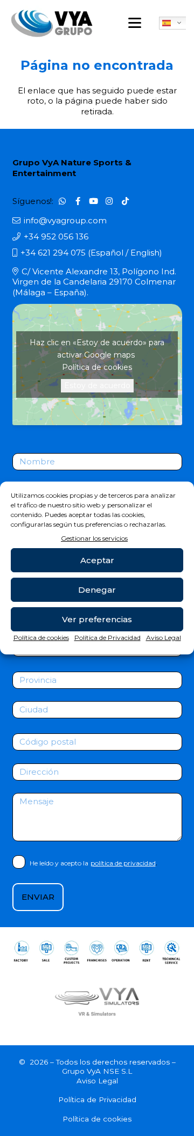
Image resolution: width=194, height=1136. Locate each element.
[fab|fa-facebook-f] (78, 200)
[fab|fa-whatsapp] (62, 200)
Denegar (97, 590)
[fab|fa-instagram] (109, 200)
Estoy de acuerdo (97, 385)
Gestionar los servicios (94, 538)
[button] (135, 23)
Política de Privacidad (107, 637)
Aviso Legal (163, 637)
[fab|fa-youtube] (94, 200)
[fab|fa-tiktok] (125, 200)
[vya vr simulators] (97, 1001)
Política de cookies (41, 637)
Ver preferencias (97, 619)
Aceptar (97, 560)
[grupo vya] (52, 22)
